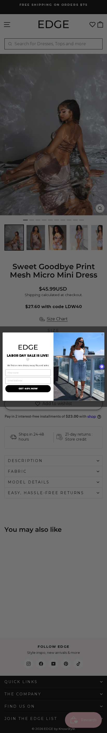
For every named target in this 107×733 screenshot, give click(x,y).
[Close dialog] (102, 334)
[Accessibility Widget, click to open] (101, 366)
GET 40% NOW (28, 388)
